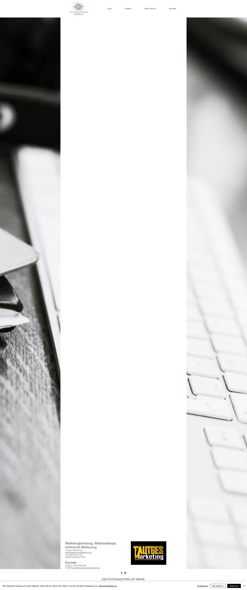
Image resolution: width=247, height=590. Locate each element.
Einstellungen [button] (202, 586)
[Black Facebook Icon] (121, 573)
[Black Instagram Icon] (125, 573)
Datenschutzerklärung (108, 586)
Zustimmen (234, 586)
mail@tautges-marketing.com (86, 568)
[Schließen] (243, 586)
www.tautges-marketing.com (78, 552)
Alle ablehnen (218, 586)
